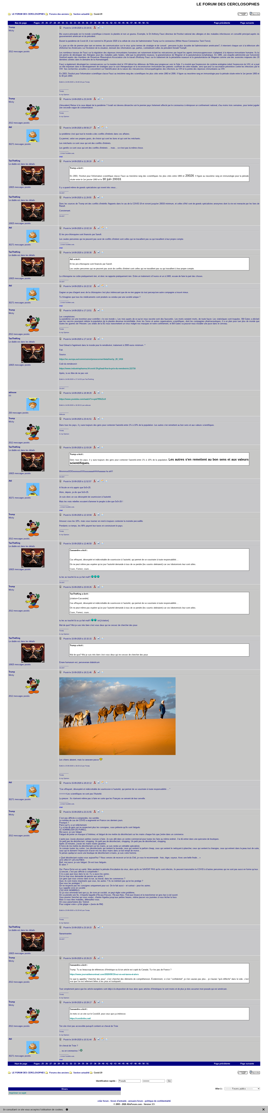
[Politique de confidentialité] (67, 1109)
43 (115, 23)
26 (47, 23)
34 (79, 23)
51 (147, 23)
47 (131, 23)
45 (123, 23)
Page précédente (222, 23)
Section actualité (81, 14)
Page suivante (247, 23)
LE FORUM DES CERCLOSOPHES (28, 14)
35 (83, 23)
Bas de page (21, 23)
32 (71, 23)
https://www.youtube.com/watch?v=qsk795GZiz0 (82, 399)
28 (55, 23)
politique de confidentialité (158, 1101)
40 (103, 23)
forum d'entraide (118, 1101)
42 (111, 23)
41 (107, 23)
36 (87, 23)
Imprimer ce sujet (17, 1093)
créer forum (103, 1101)
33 (75, 23)
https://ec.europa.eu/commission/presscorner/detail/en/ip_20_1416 (91, 359)
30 (63, 23)
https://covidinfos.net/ (80, 1018)
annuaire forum (135, 1101)
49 (139, 23)
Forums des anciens (59, 14)
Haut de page (21, 1064)
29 (59, 23)
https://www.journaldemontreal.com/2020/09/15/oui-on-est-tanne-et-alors (104, 974)
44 (119, 23)
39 (99, 23)
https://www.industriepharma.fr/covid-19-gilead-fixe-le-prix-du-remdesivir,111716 (97, 368)
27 (51, 23)
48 (135, 23)
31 (67, 23)
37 (91, 23)
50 (143, 23)
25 (43, 23)
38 (95, 23)
